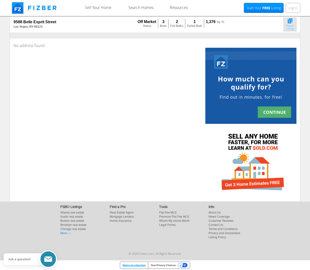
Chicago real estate (73, 229)
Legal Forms (167, 224)
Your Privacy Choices (163, 265)
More (63, 233)
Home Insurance (121, 220)
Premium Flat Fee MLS (174, 216)
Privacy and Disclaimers (224, 233)
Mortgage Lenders (122, 216)
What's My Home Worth (174, 220)
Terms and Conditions (223, 229)
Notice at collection (134, 265)
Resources (179, 7)
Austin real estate (71, 216)
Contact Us (216, 224)
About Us (215, 212)
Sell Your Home (98, 7)
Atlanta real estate (72, 212)
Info (211, 206)
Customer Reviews (221, 220)
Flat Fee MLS (168, 212)
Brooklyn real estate (73, 224)
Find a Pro (118, 206)
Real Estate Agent (121, 212)
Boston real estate (72, 220)
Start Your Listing (264, 8)
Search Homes (141, 7)
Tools (163, 206)
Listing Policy (217, 237)
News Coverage (219, 216)
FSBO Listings (71, 206)
